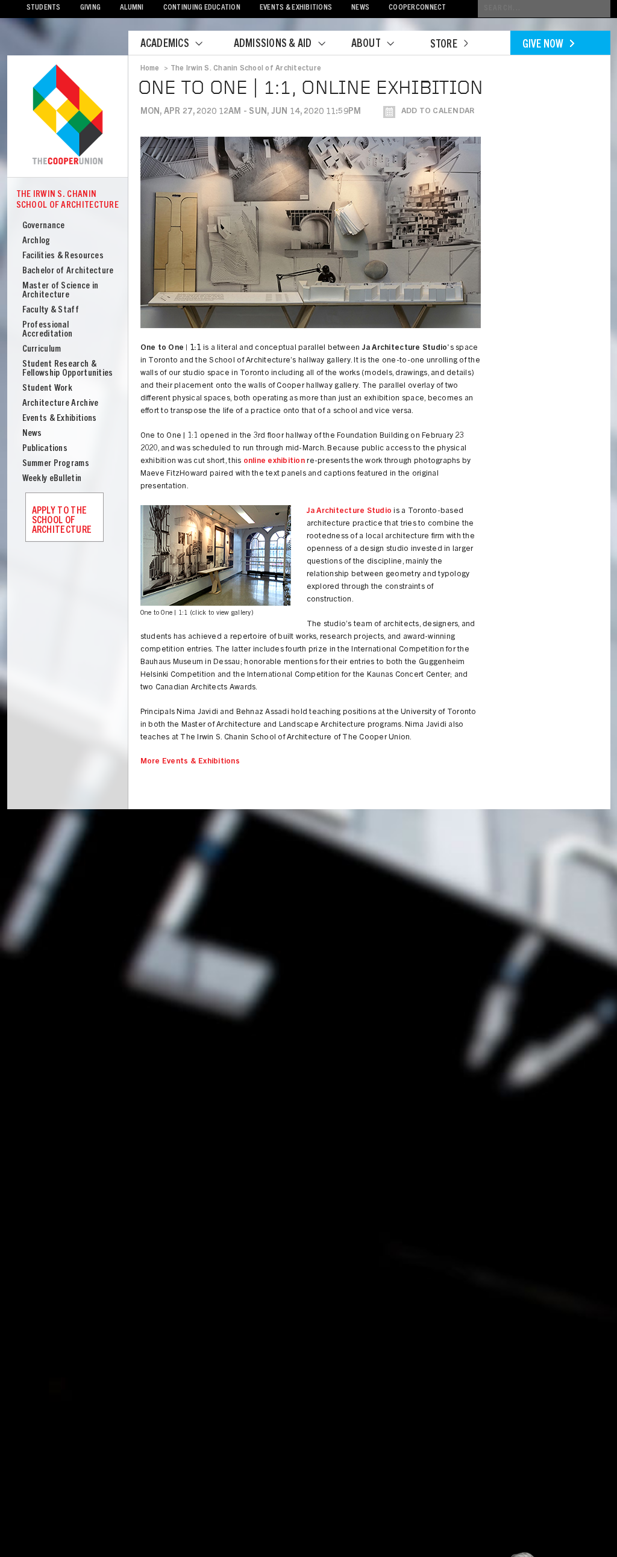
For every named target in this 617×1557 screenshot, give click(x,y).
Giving (90, 8)
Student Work (47, 388)
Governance (43, 226)
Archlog (36, 241)
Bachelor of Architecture (68, 271)
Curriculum (41, 349)
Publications (45, 448)
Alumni (132, 8)
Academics (164, 44)
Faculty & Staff (51, 310)
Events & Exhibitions (296, 8)
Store (443, 45)
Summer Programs (56, 463)
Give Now (543, 45)
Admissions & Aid (273, 44)
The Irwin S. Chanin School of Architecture (67, 200)
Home (150, 68)
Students (44, 8)
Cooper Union (67, 115)
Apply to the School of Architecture (62, 520)
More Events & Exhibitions (190, 762)
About (366, 44)
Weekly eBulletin (52, 478)
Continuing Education (201, 8)
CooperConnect (417, 8)
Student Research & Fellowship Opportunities (67, 369)
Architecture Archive (60, 403)
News (360, 8)
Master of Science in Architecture (60, 291)
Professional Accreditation (47, 330)
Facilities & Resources (63, 256)
